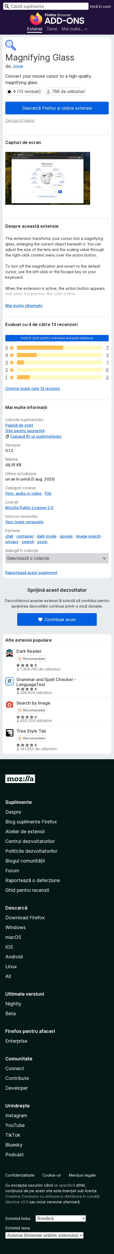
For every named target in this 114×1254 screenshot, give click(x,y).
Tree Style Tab (31, 731)
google (66, 536)
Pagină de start (19, 425)
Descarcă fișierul (19, 120)
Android (14, 956)
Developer (16, 1088)
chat (9, 536)
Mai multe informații (23, 305)
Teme (51, 28)
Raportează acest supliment (31, 572)
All (8, 976)
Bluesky (14, 1145)
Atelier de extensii (25, 831)
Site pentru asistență (24, 430)
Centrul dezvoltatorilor (30, 841)
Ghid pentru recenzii (27, 890)
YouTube (15, 1125)
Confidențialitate (19, 1175)
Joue (17, 66)
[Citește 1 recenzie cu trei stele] (59, 362)
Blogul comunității (25, 861)
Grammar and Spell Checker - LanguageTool (46, 682)
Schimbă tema (17, 1228)
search (28, 541)
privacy (12, 541)
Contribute (17, 1078)
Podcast (14, 1154)
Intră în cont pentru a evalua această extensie (57, 338)
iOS (9, 947)
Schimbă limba (17, 1218)
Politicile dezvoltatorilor (31, 851)
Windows (15, 927)
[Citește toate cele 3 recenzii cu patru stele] (59, 355)
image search (88, 536)
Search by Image (33, 703)
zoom (42, 541)
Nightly (13, 1003)
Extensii (34, 28)
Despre (13, 812)
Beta (10, 1013)
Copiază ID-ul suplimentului (36, 436)
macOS (13, 937)
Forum (12, 870)
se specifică (64, 1185)
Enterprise (16, 1041)
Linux (11, 966)
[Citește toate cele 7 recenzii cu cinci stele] (59, 348)
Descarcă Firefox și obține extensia (57, 108)
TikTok (12, 1135)
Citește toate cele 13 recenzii (32, 388)
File (48, 493)
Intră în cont (100, 6)
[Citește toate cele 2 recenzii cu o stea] (59, 377)
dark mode (46, 536)
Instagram (16, 1115)
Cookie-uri (51, 1175)
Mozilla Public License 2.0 (29, 507)
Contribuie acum (60, 619)
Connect (14, 1068)
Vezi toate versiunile (24, 522)
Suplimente (18, 802)
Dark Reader (29, 651)
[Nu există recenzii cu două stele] (59, 370)
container (25, 536)
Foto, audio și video (23, 493)
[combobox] (46, 6)
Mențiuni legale (82, 1175)
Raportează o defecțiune (32, 880)
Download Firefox (25, 917)
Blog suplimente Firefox (31, 821)
